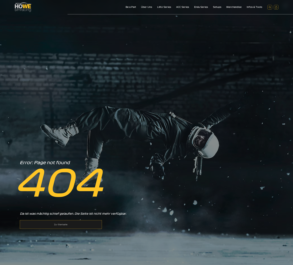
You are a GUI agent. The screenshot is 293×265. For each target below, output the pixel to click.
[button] (61, 224)
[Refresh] (276, 7)
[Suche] (269, 7)
